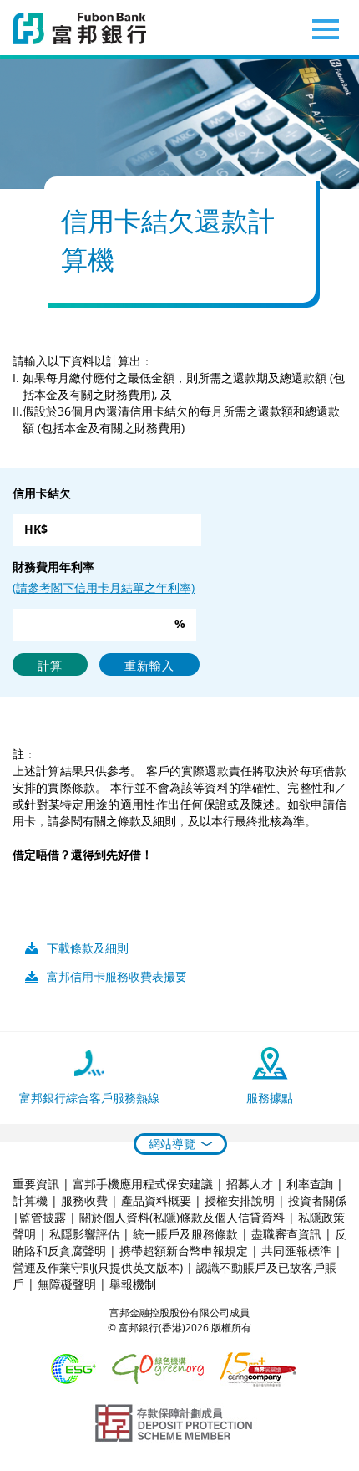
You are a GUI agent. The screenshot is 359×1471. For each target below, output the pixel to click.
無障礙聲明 (67, 1284)
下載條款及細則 (88, 948)
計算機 (30, 1200)
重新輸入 (149, 665)
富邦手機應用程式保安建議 (143, 1184)
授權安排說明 (240, 1200)
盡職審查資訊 (286, 1234)
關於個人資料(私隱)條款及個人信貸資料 (182, 1217)
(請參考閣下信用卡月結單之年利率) (104, 587)
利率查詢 (309, 1184)
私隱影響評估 (84, 1234)
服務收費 (84, 1200)
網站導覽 (172, 1144)
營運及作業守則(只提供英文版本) (98, 1267)
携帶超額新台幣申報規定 (183, 1251)
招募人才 (249, 1184)
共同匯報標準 (296, 1251)
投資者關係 (317, 1200)
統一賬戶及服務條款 (185, 1234)
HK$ (36, 529)
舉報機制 (132, 1284)
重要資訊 (36, 1184)
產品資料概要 (156, 1200)
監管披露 (42, 1217)
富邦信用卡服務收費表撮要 (117, 976)
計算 (50, 665)
